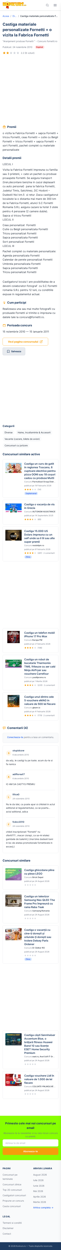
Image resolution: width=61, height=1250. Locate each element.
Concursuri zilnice (12, 1184)
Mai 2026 (38, 1191)
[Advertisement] (30, 90)
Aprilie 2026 (39, 1196)
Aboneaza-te (30, 1151)
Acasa (6, 16)
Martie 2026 (39, 1202)
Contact (7, 1233)
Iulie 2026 (38, 1180)
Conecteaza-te (15, 737)
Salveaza (16, 351)
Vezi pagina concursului (23, 341)
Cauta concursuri (12, 1206)
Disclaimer (8, 1228)
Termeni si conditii (12, 1222)
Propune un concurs (13, 1200)
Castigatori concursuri (14, 1195)
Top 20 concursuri (12, 1189)
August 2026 (40, 1174)
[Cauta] (47, 5)
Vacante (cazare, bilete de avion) (22, 439)
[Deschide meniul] (55, 5)
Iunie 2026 (38, 1185)
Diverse (15, 16)
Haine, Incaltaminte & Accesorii (34, 432)
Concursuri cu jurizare (16, 445)
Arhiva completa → (43, 1207)
